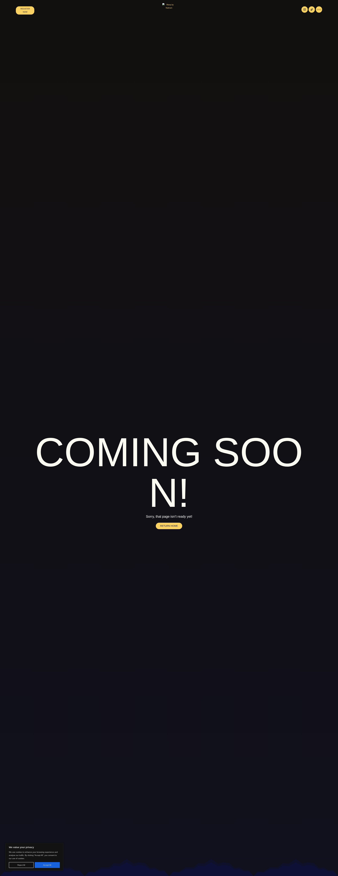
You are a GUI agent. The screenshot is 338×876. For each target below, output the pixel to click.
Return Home (169, 526)
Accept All (47, 865)
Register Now (25, 10)
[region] (34, 857)
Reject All (21, 865)
